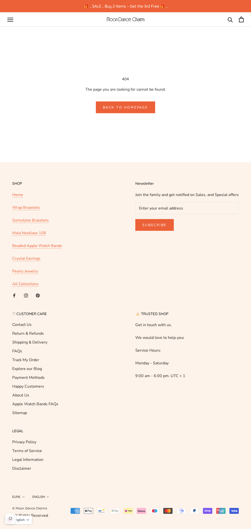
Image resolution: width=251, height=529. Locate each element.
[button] (18, 520)
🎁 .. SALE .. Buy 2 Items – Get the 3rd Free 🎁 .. (125, 6)
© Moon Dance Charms (29, 508)
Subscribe (154, 225)
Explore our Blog (27, 368)
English (38, 497)
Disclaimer (21, 468)
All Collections (25, 284)
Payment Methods (28, 377)
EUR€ (16, 497)
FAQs (17, 351)
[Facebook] (14, 295)
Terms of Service (27, 451)
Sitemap (19, 413)
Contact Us (22, 324)
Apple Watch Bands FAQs (35, 404)
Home (17, 194)
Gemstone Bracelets (30, 220)
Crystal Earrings (26, 258)
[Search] (230, 19)
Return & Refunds (28, 333)
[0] (241, 19)
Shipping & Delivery (29, 342)
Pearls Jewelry (25, 271)
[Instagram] (26, 295)
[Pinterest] (38, 295)
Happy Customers (28, 386)
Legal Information (27, 459)
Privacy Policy (24, 442)
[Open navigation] (10, 19)
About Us (20, 395)
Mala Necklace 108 (29, 233)
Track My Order (25, 360)
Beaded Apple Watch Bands (37, 245)
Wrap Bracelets (26, 207)
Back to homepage (125, 107)
